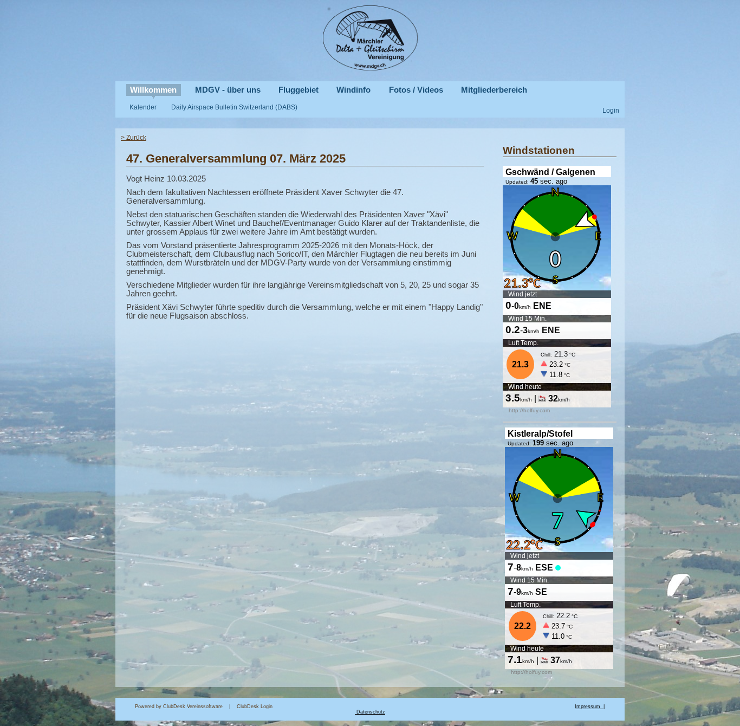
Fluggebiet (298, 90)
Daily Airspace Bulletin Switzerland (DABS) (234, 107)
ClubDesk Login (406, 706)
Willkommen (153, 90)
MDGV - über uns (228, 90)
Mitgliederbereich (494, 90)
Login (610, 110)
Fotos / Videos (416, 90)
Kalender (143, 107)
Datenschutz (370, 712)
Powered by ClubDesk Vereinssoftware (179, 706)
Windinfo (353, 90)
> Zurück (133, 137)
